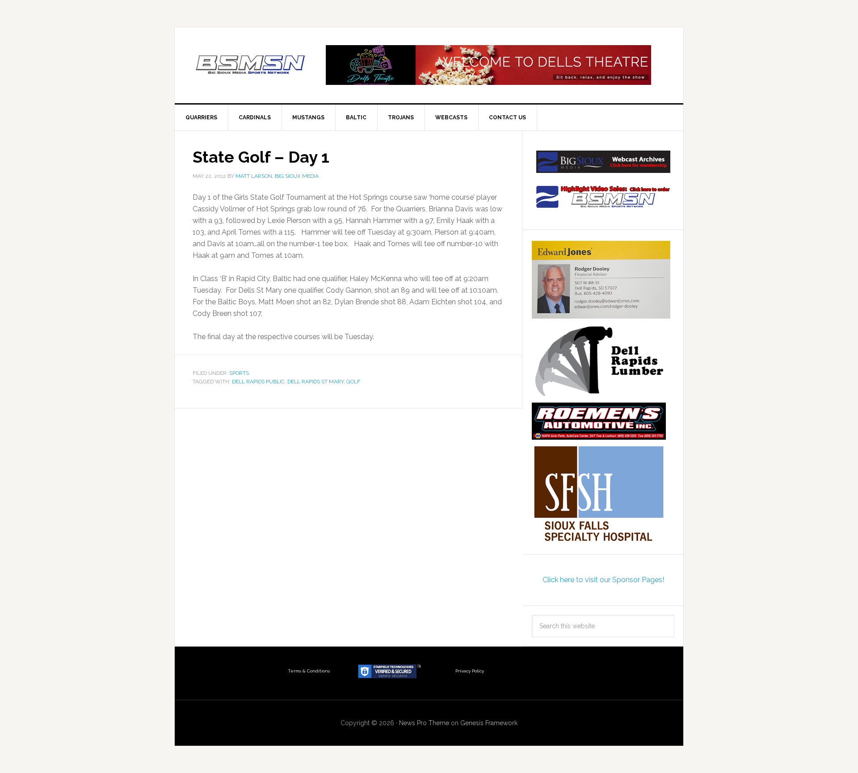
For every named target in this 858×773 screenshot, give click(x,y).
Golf (353, 381)
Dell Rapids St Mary (315, 381)
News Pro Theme (424, 723)
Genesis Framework (488, 723)
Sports (239, 373)
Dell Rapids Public (258, 381)
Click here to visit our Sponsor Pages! (603, 580)
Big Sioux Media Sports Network (251, 65)
